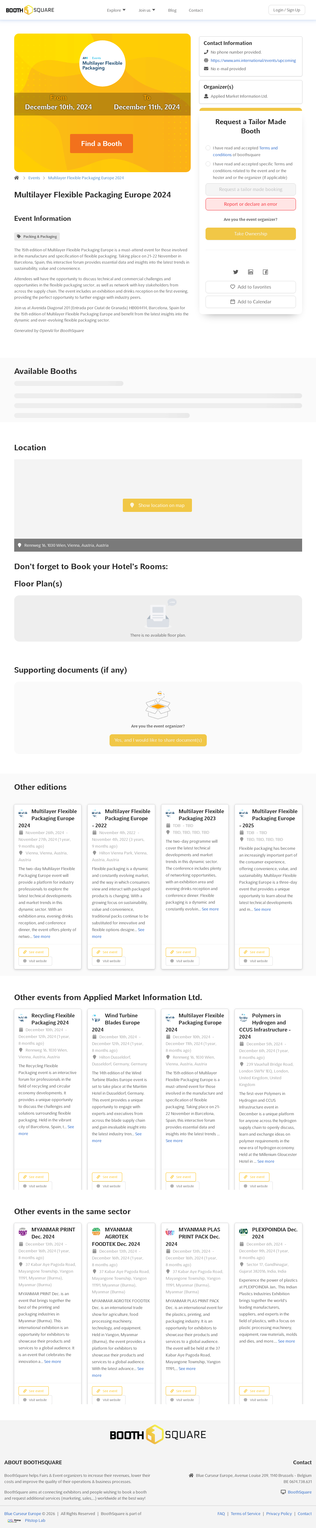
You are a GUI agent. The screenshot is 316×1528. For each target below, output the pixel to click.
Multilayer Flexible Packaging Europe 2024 (86, 178)
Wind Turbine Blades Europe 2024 (116, 1022)
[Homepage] (50, 10)
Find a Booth (101, 143)
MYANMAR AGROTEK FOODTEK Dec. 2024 (116, 1236)
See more (41, 936)
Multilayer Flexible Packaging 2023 (201, 815)
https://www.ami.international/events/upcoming (253, 60)
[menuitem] (116, 10)
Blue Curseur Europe (22, 1513)
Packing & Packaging (40, 236)
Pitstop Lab (35, 1520)
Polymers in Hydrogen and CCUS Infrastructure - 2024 (265, 1026)
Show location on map (161, 505)
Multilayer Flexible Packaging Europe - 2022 (121, 818)
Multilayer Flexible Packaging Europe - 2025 (268, 818)
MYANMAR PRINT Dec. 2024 (53, 1233)
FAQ (221, 1513)
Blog (172, 10)
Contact (196, 10)
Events (34, 178)
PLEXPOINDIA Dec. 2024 (274, 1233)
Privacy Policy (279, 1513)
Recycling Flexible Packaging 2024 (53, 1019)
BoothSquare (300, 1492)
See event (36, 952)
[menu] (155, 10)
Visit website (37, 961)
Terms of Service (245, 1513)
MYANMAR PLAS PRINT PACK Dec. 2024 (193, 1236)
